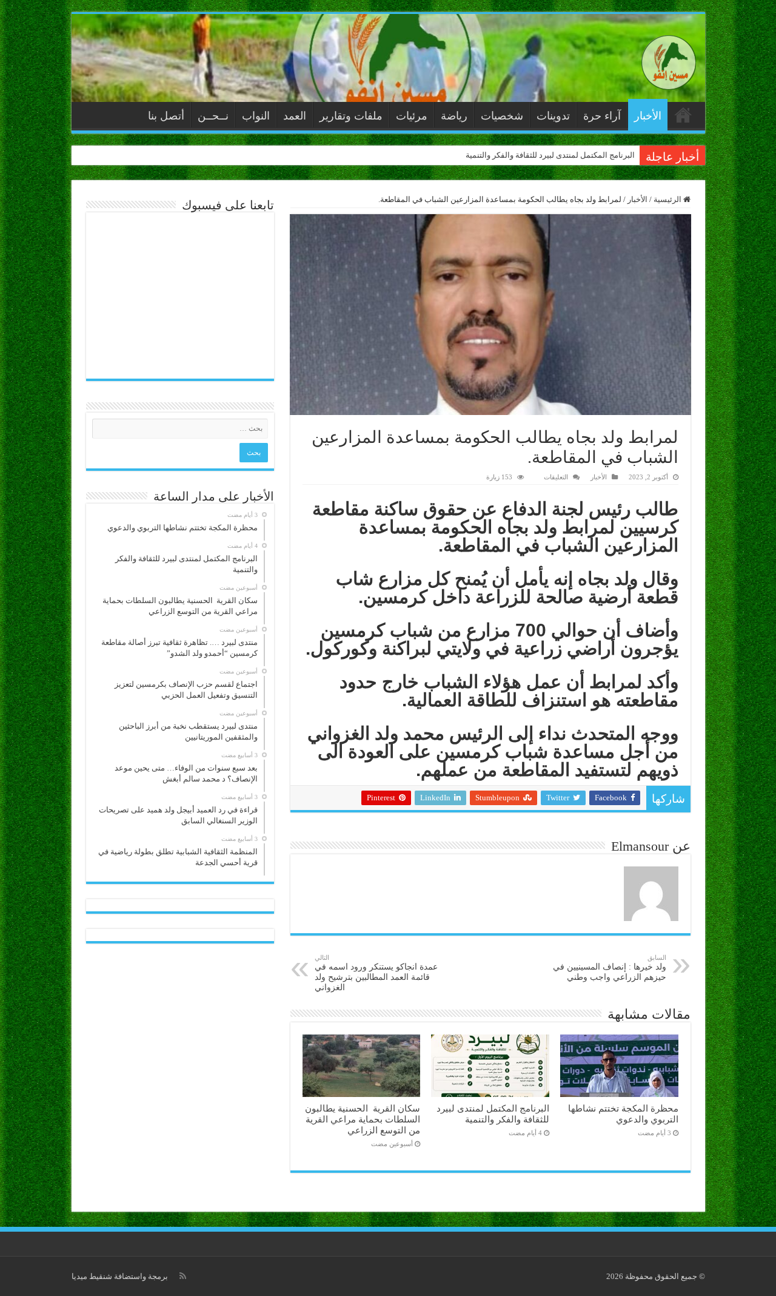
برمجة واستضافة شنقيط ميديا (120, 1276)
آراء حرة (602, 116)
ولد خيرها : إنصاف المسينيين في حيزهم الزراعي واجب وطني (609, 968)
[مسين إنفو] (668, 60)
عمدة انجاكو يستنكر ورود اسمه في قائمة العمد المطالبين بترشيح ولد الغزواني (376, 973)
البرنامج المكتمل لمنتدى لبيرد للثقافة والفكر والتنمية (550, 155)
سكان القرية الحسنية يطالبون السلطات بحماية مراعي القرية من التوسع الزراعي (362, 1119)
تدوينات (553, 116)
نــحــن (213, 116)
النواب (256, 116)
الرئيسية (683, 114)
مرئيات (411, 116)
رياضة (454, 116)
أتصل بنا (166, 116)
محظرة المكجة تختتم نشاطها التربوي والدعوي (623, 1113)
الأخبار (647, 116)
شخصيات (502, 116)
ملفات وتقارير (351, 116)
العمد (294, 116)
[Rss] (182, 1276)
